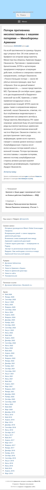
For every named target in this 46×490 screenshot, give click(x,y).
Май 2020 (8, 407)
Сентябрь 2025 (10, 299)
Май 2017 (8, 437)
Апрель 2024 (9, 315)
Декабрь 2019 (10, 412)
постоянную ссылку (25, 178)
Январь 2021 (9, 391)
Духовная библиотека (13, 263)
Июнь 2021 (9, 379)
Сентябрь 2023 (10, 327)
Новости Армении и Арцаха (15, 268)
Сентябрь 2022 (10, 343)
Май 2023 (8, 335)
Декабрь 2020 (10, 394)
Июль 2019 (9, 414)
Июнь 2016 (9, 465)
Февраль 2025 (10, 307)
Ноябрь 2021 (9, 366)
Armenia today (10, 171)
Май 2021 (8, 381)
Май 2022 (8, 350)
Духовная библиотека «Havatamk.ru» (18, 285)
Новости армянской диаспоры (16, 270)
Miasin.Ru (14, 4)
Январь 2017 (9, 448)
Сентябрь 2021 (10, 371)
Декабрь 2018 (10, 425)
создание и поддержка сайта (26, 486)
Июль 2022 (9, 345)
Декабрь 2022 (10, 340)
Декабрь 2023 (10, 320)
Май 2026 (8, 294)
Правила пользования (26, 484)
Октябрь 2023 (10, 325)
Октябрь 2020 (10, 399)
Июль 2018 (9, 430)
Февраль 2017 (10, 445)
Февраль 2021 (10, 389)
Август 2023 (9, 330)
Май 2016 (8, 468)
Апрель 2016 (9, 471)
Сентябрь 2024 (10, 309)
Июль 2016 (9, 463)
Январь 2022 (9, 361)
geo (27, 46)
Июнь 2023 (9, 333)
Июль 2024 (9, 312)
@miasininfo (24, 219)
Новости (38, 176)
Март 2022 (9, 355)
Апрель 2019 (9, 419)
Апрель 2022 (9, 353)
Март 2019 (9, 422)
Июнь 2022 (9, 348)
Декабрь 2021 (10, 363)
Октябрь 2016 (10, 455)
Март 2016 (9, 473)
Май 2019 (8, 417)
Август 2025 (9, 302)
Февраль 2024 (10, 317)
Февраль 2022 (10, 358)
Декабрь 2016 (10, 450)
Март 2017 (9, 442)
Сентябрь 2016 (10, 458)
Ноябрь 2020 (9, 396)
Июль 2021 (9, 376)
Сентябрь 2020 (10, 402)
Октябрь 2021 (10, 368)
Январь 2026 (9, 297)
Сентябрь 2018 (10, 427)
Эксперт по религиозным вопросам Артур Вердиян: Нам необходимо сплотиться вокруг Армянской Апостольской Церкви (22, 251)
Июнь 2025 (9, 304)
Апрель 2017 (9, 440)
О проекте (16, 484)
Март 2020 (9, 409)
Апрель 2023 (9, 338)
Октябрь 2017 (10, 432)
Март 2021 (9, 386)
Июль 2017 (9, 435)
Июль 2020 (9, 404)
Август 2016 (9, 460)
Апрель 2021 (9, 384)
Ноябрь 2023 (9, 322)
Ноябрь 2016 (9, 453)
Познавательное (11, 276)
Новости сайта (10, 273)
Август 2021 (9, 373)
